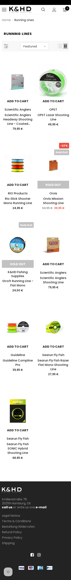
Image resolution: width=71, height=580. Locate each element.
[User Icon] (54, 10)
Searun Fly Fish (53, 355)
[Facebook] (31, 555)
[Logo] (20, 9)
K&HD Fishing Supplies (18, 274)
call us (7, 507)
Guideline (18, 355)
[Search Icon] (43, 10)
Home (6, 20)
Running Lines (24, 20)
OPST (53, 109)
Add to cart (17, 101)
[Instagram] (38, 555)
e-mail (41, 507)
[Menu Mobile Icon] (4, 9)
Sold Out (53, 185)
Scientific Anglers (18, 109)
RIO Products (18, 193)
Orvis (53, 193)
